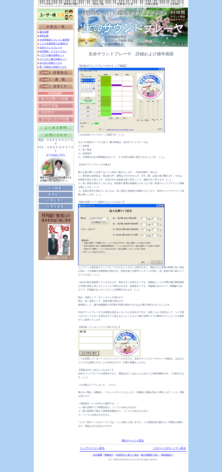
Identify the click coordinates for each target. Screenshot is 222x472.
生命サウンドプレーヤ (51, 47)
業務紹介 (108, 455)
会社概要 (97, 455)
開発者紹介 (167, 455)
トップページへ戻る (92, 448)
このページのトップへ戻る (169, 448)
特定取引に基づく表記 (127, 455)
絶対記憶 (44, 35)
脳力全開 (44, 32)
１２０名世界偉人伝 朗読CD (54, 43)
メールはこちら (55, 154)
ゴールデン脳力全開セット (53, 59)
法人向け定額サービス (51, 63)
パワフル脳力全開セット (52, 55)
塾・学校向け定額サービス (53, 67)
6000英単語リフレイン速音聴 (54, 39)
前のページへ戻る (133, 440)
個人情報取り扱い (150, 455)
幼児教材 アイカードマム (53, 51)
